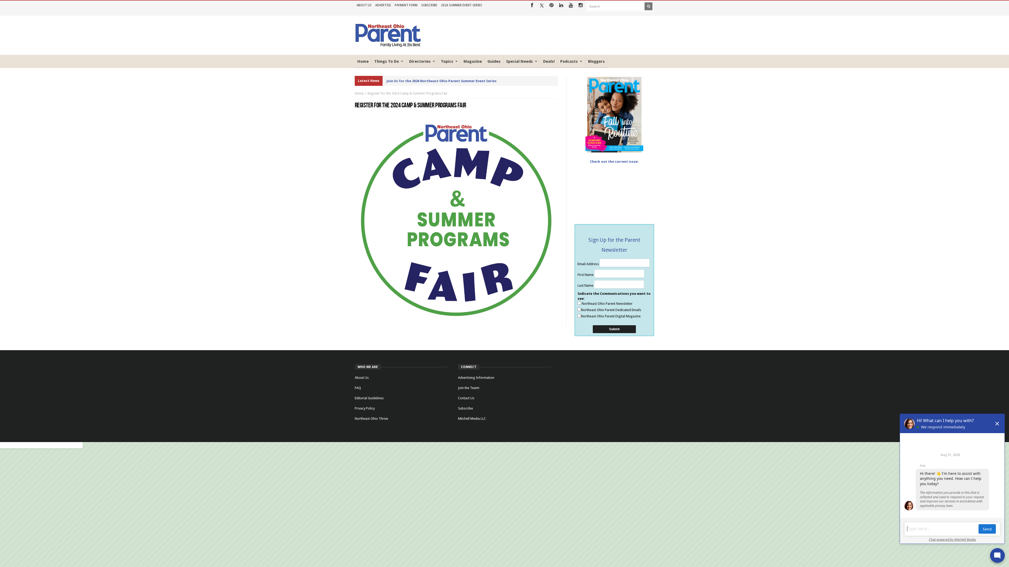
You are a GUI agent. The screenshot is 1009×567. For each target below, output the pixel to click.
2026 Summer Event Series (461, 5)
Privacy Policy (365, 408)
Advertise (383, 5)
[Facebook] (532, 5)
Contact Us (466, 398)
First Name (586, 275)
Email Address (589, 264)
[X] (542, 5)
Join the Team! (468, 388)
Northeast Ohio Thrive (371, 419)
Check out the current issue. (614, 162)
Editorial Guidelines (369, 398)
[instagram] (580, 5)
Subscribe (429, 5)
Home (359, 93)
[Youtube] (571, 5)
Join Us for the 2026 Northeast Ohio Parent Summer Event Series (442, 81)
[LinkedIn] (561, 5)
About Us (364, 5)
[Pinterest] (551, 5)
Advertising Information (476, 378)
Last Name (586, 285)
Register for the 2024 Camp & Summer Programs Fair (407, 93)
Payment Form (406, 5)
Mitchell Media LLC (472, 419)
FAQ (358, 388)
